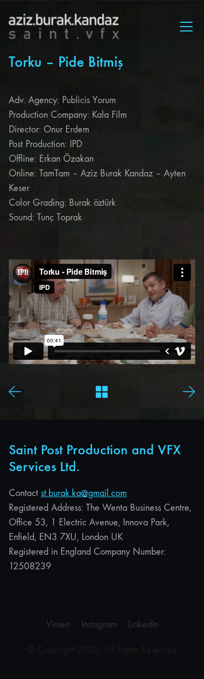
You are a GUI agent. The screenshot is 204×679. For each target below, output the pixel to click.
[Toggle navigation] (186, 26)
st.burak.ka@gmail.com (84, 493)
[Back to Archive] (102, 392)
